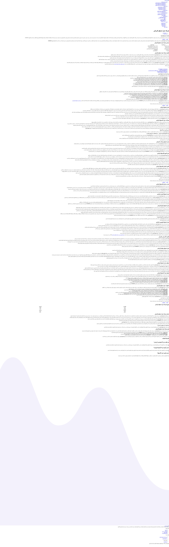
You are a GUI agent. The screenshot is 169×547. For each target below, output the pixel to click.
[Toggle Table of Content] (168, 67)
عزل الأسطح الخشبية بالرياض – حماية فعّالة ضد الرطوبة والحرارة (157, 70)
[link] (167, 105)
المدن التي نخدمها (164, 531)
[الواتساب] (84, 545)
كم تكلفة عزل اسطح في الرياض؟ (162, 72)
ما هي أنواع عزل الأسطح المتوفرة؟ (162, 71)
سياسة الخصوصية (164, 533)
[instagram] (165, 527)
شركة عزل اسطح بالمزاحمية (76, 100)
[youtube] (166, 527)
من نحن (166, 530)
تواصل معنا (165, 532)
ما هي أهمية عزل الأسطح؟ (163, 69)
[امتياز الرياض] (167, 0)
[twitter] (167, 527)
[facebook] (168, 527)
